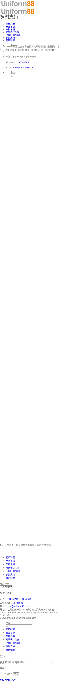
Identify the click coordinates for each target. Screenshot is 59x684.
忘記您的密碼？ (8, 680)
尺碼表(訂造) (12, 32)
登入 (16, 674)
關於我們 (10, 24)
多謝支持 (10, 37)
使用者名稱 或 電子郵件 (13, 662)
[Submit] (12, 76)
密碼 (3, 668)
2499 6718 (12, 599)
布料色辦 (10, 29)
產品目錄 (10, 26)
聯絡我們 (10, 40)
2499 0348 (25, 599)
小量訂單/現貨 (13, 34)
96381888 (23, 62)
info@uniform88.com (23, 67)
